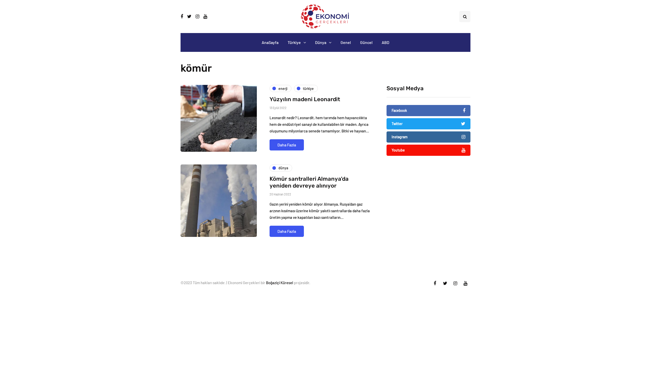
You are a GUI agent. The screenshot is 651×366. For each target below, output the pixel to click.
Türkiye (294, 42)
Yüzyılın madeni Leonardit (305, 99)
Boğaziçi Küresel (279, 282)
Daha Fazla (286, 144)
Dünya (320, 42)
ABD (385, 42)
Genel (346, 42)
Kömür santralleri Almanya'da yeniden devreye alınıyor (309, 182)
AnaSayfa (270, 42)
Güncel (366, 42)
